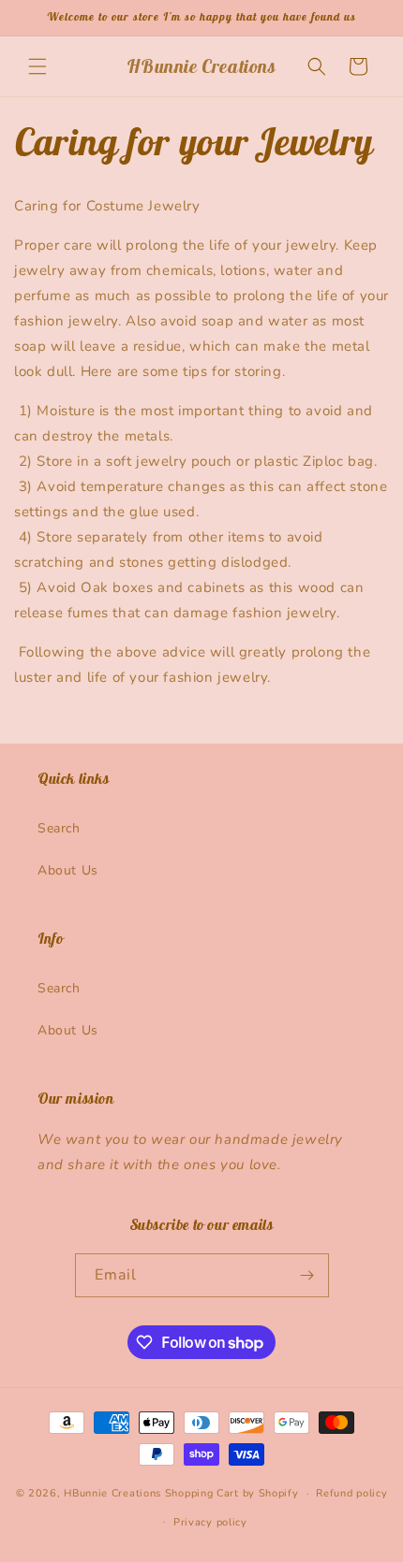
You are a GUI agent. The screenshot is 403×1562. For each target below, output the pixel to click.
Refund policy (351, 1493)
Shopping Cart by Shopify (232, 1493)
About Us (67, 870)
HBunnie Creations (112, 1493)
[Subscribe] (307, 1275)
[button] (37, 66)
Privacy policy (210, 1522)
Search (59, 828)
